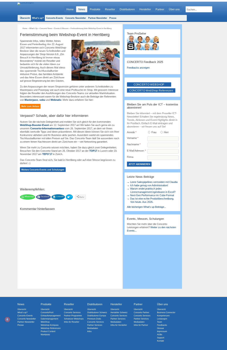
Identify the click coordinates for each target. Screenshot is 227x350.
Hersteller (145, 9)
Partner (160, 9)
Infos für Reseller (71, 322)
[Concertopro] (25, 7)
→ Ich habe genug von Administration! (147, 185)
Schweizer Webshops (74, 319)
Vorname (132, 138)
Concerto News (46, 28)
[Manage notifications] (7, 319)
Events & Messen (61, 28)
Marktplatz (45, 334)
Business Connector (166, 312)
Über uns (174, 9)
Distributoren (127, 9)
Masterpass (31, 99)
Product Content (48, 331)
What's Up (33, 28)
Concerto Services (72, 312)
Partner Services (94, 325)
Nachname (134, 144)
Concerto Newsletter (75, 18)
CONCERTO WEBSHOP (149, 84)
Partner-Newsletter (97, 18)
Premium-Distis (94, 319)
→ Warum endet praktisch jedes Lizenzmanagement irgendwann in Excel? (151, 190)
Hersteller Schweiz (119, 312)
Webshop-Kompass (49, 325)
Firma (130, 157)
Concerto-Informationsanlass (47, 128)
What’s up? (38, 18)
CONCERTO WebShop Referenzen (151, 90)
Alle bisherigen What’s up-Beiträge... (146, 206)
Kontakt (160, 341)
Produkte (95, 9)
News (81, 9)
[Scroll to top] (222, 341)
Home (70, 9)
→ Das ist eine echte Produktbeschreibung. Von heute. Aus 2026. (150, 200)
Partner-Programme (73, 315)
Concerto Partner (141, 312)
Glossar (160, 328)
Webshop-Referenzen (51, 328)
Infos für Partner (141, 325)
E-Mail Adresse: (136, 150)
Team (159, 322)
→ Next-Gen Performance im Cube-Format (150, 195)
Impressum (162, 331)
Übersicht (25, 18)
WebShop (45, 322)
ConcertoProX (47, 312)
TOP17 (93, 150)
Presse (112, 18)
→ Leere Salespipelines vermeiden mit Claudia (152, 182)
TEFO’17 (47, 154)
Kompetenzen (163, 315)
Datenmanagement (49, 319)
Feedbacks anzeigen (138, 67)
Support (160, 338)
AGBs (159, 334)
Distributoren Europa (96, 315)
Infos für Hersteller (119, 325)
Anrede (131, 132)
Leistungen (162, 319)
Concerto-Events (54, 18)
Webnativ (56, 99)
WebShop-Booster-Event (34, 125)
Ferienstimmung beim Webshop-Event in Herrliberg (91, 28)
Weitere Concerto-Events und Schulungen (42, 169)
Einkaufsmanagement (50, 315)
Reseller (110, 9)
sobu (42, 99)
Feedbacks (162, 325)
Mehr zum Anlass (30, 106)
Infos (89, 331)
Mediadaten (92, 328)
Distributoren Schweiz (97, 312)
